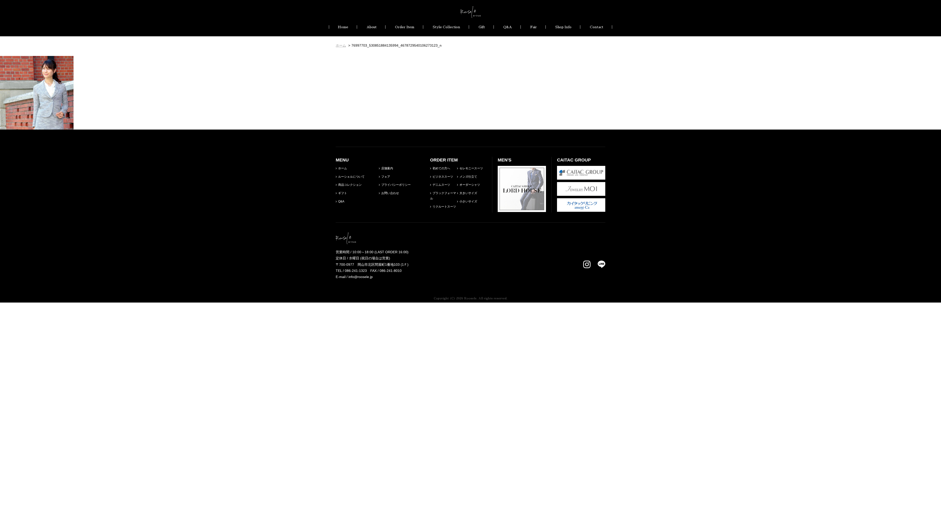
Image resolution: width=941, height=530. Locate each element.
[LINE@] (599, 264)
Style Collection (446, 27)
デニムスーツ (441, 184)
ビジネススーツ (443, 176)
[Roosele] (470, 15)
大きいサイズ (468, 193)
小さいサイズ (468, 201)
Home (343, 27)
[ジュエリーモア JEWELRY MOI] (581, 192)
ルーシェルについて (351, 176)
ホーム (342, 168)
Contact (596, 27)
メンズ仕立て (468, 176)
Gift (482, 27)
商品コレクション (350, 184)
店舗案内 (387, 168)
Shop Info (563, 27)
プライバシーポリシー (396, 184)
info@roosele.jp (360, 277)
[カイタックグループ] (581, 176)
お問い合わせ (390, 193)
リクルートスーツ (444, 206)
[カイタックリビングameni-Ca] (581, 209)
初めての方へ (441, 168)
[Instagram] (587, 264)
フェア (385, 176)
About (372, 27)
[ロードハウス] (522, 209)
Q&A (507, 27)
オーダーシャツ (469, 184)
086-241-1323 (356, 271)
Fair (533, 27)
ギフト (342, 193)
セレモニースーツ (471, 168)
